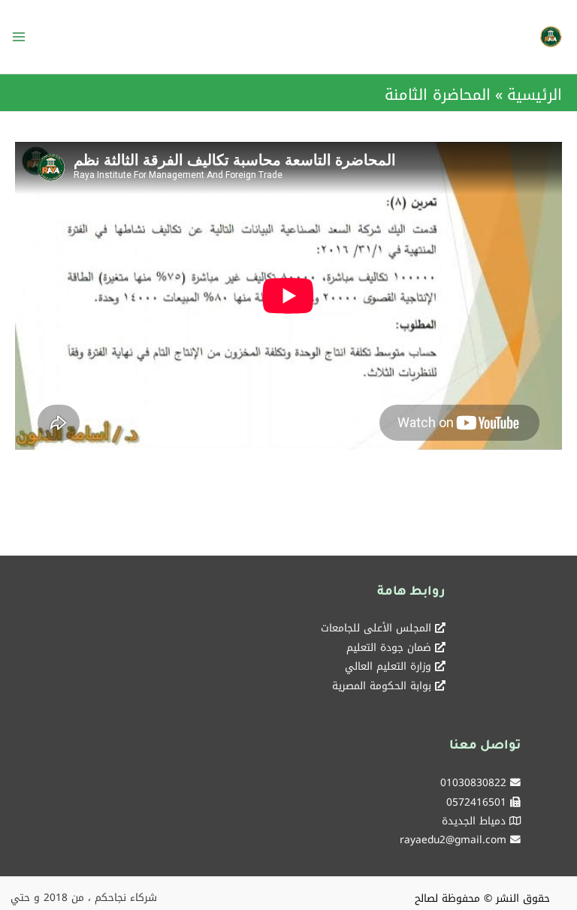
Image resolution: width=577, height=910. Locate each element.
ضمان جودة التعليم (388, 647)
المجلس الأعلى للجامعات (376, 627)
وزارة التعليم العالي (388, 666)
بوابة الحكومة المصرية (381, 685)
